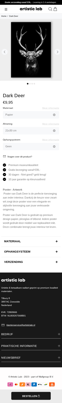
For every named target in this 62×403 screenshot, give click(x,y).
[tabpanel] (31, 50)
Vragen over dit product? (19, 156)
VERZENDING (13, 261)
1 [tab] (27, 83)
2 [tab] (30, 83)
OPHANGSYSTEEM (17, 251)
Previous (5, 52)
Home (4, 16)
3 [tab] (32, 83)
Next (57, 52)
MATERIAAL (12, 241)
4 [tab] (34, 83)
